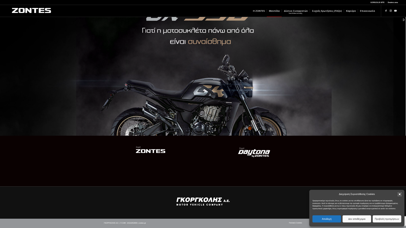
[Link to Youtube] (395, 10)
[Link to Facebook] (386, 10)
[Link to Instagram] (390, 10)
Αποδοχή (326, 219)
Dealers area (393, 2)
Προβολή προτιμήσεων (387, 219)
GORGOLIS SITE (377, 2)
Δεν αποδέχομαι (356, 219)
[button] (399, 194)
